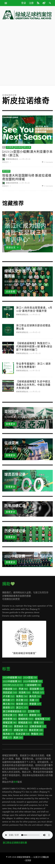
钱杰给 (8, 734)
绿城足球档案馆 (23, 857)
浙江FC (22, 707)
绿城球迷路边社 (12, 159)
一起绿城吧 (33, 685)
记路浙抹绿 (38, 726)
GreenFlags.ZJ (13, 685)
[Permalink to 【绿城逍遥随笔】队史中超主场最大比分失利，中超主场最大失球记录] (8, 385)
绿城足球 (10, 722)
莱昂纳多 (21, 726)
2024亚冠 (30, 677)
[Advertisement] (27, 52)
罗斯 (7, 726)
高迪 (18, 737)
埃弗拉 (22, 696)
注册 (31, 3)
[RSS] (38, 3)
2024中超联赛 (12, 677)
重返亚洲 (36, 730)
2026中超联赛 (32, 681)
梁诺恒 (8, 707)
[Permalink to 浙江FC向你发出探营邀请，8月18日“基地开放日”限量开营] (8, 311)
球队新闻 (18, 147)
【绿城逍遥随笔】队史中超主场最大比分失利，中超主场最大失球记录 (33, 384)
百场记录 (10, 715)
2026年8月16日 (34, 314)
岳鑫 (34, 700)
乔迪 (23, 689)
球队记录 (27, 147)
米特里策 (10, 719)
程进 (23, 715)
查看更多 (10, 424)
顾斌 (7, 737)
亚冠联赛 (9, 147)
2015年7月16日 (24, 183)
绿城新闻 (25, 719)
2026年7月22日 (35, 353)
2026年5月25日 (34, 392)
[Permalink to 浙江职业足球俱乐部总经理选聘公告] (8, 329)
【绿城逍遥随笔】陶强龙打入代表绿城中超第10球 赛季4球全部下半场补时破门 (34, 346)
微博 (15, 781)
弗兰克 (8, 704)
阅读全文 (5, 162)
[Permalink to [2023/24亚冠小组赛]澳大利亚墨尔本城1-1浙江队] (27, 129)
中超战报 (10, 689)
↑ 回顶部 (27, 860)
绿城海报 (42, 719)
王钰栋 (33, 711)
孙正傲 (22, 700)
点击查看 (10, 291)
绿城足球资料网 (12, 183)
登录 (23, 3)
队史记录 (22, 734)
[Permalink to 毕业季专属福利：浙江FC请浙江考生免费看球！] (8, 367)
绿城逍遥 (25, 722)
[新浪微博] (43, 3)
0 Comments (48, 162)
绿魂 (38, 722)
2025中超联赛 (12, 681)
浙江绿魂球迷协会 (14, 711)
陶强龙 (37, 734)
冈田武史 (10, 692)
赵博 (7, 730)
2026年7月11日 (34, 370)
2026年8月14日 (34, 332)
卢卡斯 (8, 696)
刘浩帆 (25, 692)
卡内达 (38, 692)
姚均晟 (8, 700)
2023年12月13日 (25, 159)
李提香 (35, 704)
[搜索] (6, 3)
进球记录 (20, 730)
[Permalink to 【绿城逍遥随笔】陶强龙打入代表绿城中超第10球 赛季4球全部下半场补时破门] (8, 347)
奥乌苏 (35, 696)
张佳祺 (22, 704)
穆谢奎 (35, 715)
